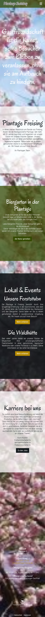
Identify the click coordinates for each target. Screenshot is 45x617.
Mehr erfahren (22, 322)
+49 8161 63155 (22, 560)
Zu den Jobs (23, 450)
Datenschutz (18, 615)
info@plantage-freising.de (22, 563)
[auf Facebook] (22, 584)
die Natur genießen (22, 239)
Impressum (27, 615)
